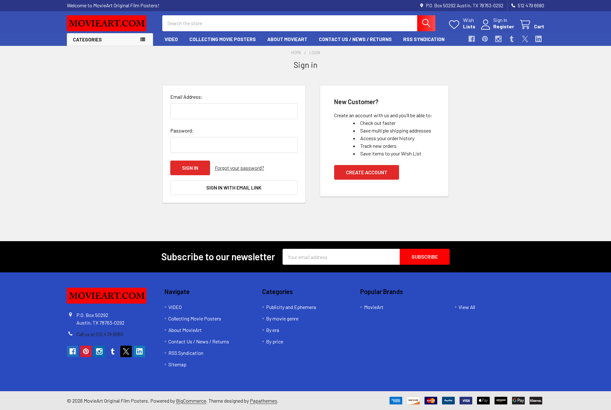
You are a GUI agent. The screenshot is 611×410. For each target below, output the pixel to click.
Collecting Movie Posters (222, 39)
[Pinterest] (485, 39)
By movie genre (282, 318)
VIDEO (171, 39)
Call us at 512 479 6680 (99, 334)
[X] (525, 39)
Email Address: (186, 97)
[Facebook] (471, 39)
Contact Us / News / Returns (355, 39)
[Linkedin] (538, 39)
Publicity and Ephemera (291, 307)
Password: (182, 130)
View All (467, 307)
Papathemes (263, 401)
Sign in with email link (234, 187)
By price (274, 341)
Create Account (366, 172)
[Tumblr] (511, 39)
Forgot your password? (239, 168)
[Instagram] (498, 39)
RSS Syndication (424, 39)
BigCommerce (191, 401)
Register (503, 26)
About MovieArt (287, 39)
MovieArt (373, 307)
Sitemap (177, 364)
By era (272, 330)
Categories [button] (87, 39)
